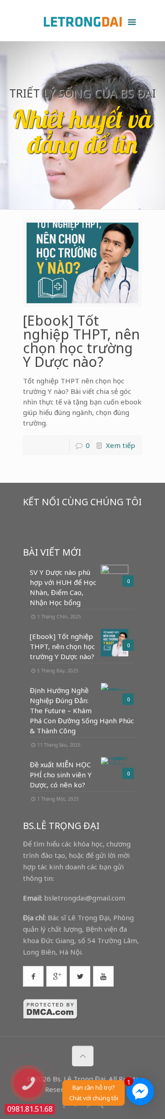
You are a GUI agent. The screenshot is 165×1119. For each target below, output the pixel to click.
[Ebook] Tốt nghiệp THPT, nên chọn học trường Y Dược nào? (81, 341)
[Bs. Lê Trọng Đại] (82, 20)
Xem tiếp (120, 445)
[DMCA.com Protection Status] (50, 1016)
